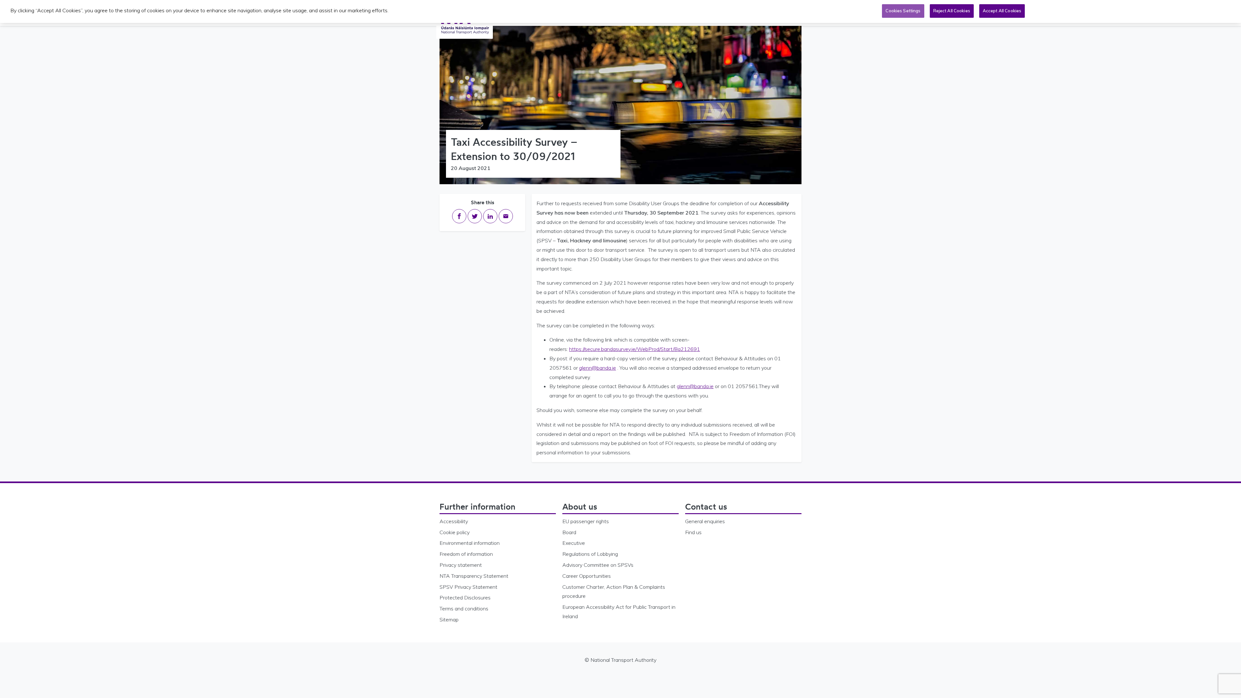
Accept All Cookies (1002, 10)
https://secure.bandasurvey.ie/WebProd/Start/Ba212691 (634, 349)
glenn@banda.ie (597, 368)
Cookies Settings (903, 10)
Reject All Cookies (951, 10)
